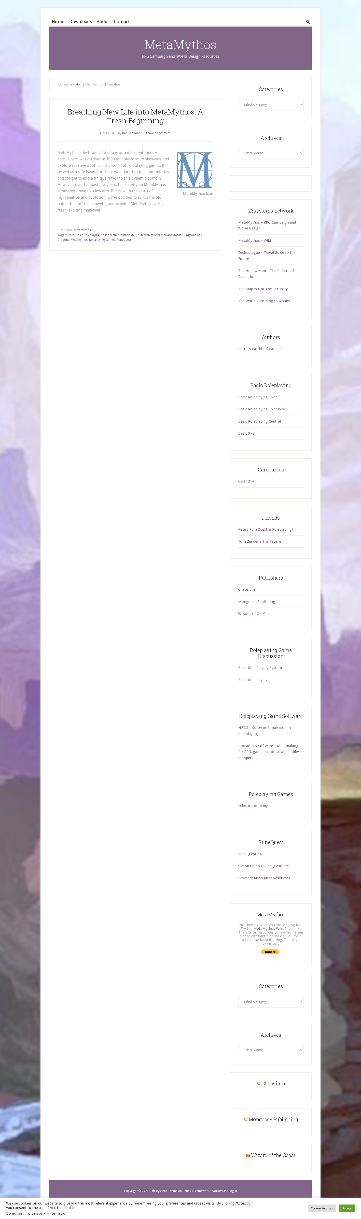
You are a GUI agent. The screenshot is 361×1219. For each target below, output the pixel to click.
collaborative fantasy (115, 235)
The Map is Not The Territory (263, 289)
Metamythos (82, 230)
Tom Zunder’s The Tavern (259, 541)
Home (58, 21)
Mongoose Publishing (256, 601)
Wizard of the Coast (273, 1155)
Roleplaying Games (102, 239)
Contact (122, 21)
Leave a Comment (158, 133)
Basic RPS (246, 433)
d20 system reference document (159, 235)
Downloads (80, 21)
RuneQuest (124, 239)
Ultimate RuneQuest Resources (264, 878)
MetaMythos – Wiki (254, 240)
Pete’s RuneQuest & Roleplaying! (265, 529)
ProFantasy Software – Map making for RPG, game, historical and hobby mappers (268, 752)
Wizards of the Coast (255, 613)
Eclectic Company (253, 806)
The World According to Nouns (264, 301)
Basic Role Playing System (260, 668)
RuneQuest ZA (250, 854)
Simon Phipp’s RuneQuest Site (263, 866)
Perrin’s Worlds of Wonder (260, 349)
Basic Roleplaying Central (259, 421)
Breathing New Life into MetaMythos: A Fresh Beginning (135, 116)
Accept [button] (347, 1208)
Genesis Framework (195, 1191)
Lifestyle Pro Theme (164, 1191)
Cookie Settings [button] (322, 1208)
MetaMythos (180, 44)
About (103, 21)
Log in (233, 1191)
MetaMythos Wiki (268, 928)
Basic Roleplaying (87, 235)
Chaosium (246, 589)
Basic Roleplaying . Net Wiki (261, 409)
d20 (133, 235)
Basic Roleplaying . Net (257, 397)
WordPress (218, 1191)
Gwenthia (246, 481)
